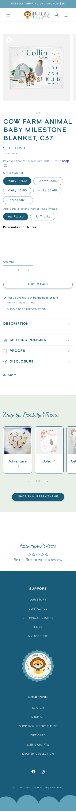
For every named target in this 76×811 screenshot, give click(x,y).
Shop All (38, 717)
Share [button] (12, 375)
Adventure (17, 461)
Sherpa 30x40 (48, 181)
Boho (46, 461)
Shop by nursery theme (38, 726)
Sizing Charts (38, 745)
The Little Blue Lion (36, 787)
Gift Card (38, 735)
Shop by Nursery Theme (38, 496)
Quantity (9, 262)
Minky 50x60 (47, 190)
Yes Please (16, 217)
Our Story (38, 600)
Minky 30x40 (17, 181)
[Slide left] (28, 113)
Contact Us (38, 609)
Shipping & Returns (38, 618)
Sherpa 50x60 (18, 200)
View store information (26, 309)
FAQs (38, 627)
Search (38, 708)
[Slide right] (47, 113)
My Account (38, 636)
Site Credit (56, 787)
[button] (8, 14)
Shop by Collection (38, 754)
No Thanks (43, 217)
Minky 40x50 (17, 190)
